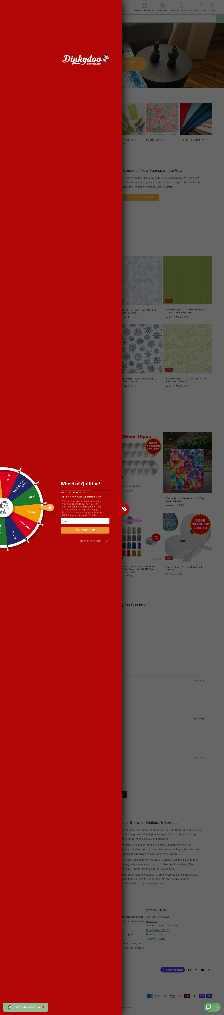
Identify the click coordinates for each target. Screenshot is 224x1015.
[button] (212, 1007)
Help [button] (215, 1007)
